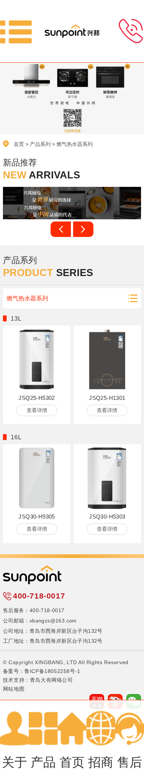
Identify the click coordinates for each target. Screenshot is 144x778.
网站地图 (13, 689)
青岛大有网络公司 (51, 680)
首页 (19, 144)
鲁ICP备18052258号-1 (52, 671)
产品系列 (40, 144)
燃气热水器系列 (74, 144)
